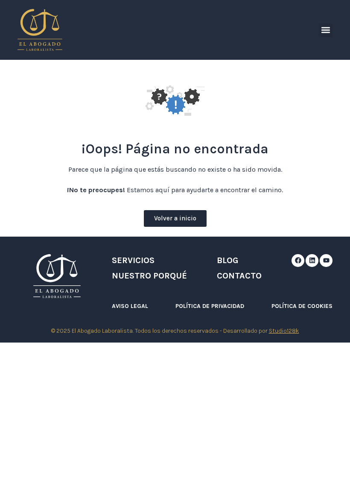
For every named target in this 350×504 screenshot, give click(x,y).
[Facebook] (298, 260)
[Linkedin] (312, 260)
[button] (325, 30)
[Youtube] (326, 260)
